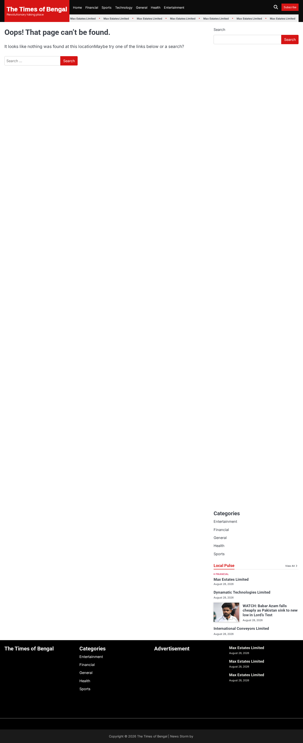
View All (290, 566)
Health (155, 7)
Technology (123, 7)
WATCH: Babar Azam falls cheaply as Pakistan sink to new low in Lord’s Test (270, 610)
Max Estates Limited (80, 18)
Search (219, 29)
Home (77, 7)
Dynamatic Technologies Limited (242, 592)
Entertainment (174, 7)
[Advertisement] (256, 81)
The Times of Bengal (37, 9)
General (141, 7)
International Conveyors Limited (241, 628)
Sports (107, 7)
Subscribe (290, 7)
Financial (91, 7)
